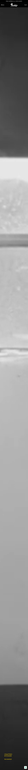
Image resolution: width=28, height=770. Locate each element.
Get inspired (8, 759)
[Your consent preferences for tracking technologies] (25, 767)
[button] (2, 5)
